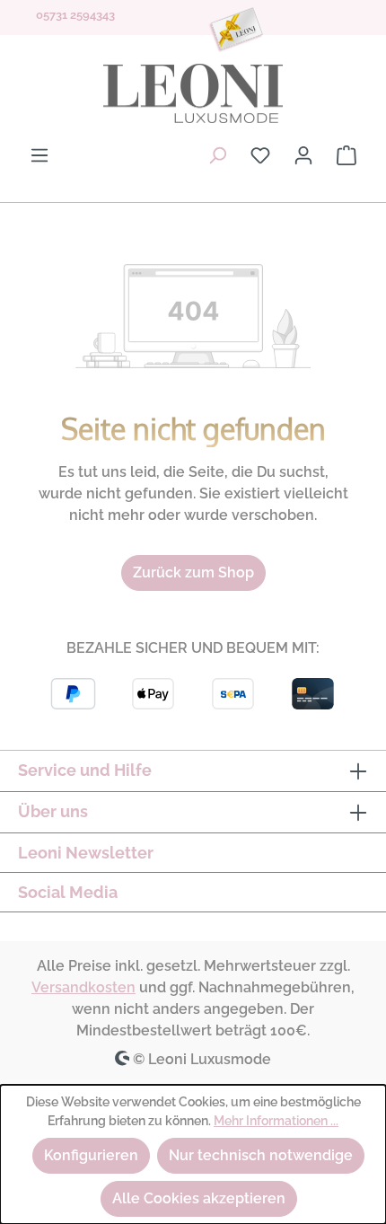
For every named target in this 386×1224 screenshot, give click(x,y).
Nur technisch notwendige (261, 1155)
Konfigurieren (91, 1155)
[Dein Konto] (303, 155)
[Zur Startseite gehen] (193, 93)
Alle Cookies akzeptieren (198, 1198)
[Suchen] (217, 155)
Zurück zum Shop (193, 572)
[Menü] (39, 155)
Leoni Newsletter (86, 852)
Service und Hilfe (85, 770)
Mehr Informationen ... (276, 1121)
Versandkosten (83, 987)
